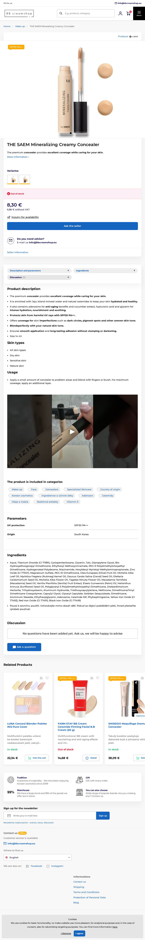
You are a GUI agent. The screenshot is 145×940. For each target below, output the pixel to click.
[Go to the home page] (19, 13)
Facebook (36, 866)
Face (34, 489)
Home (7, 26)
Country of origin (110, 489)
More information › (18, 156)
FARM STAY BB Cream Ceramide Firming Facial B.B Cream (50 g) (76, 727)
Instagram (57, 866)
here (114, 927)
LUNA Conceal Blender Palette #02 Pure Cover (27, 725)
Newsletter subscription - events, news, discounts (29, 822)
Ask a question (26, 646)
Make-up (20, 26)
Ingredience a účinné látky (57, 495)
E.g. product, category (77, 13)
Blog (76, 902)
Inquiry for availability (25, 217)
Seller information (17, 252)
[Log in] (120, 13)
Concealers (51, 489)
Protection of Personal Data (89, 897)
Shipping (78, 887)
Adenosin (87, 495)
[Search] (61, 13)
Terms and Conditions (86, 892)
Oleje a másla (20, 501)
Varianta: (13, 170)
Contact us (79, 881)
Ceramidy (107, 495)
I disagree (66, 933)
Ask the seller (72, 226)
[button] (139, 13)
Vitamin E (73, 501)
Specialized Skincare (79, 489)
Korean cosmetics (22, 495)
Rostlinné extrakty (47, 501)
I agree (79, 933)
